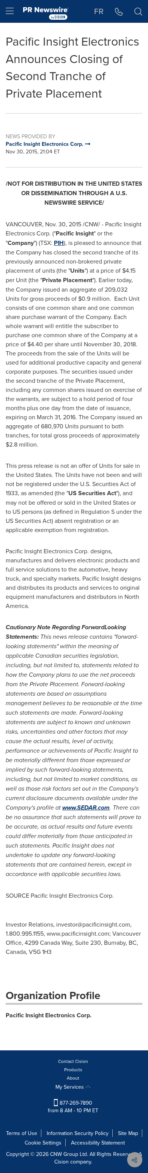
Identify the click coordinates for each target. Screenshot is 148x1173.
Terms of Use (21, 1133)
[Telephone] (119, 11)
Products (73, 1069)
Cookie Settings (43, 1142)
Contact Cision (73, 1061)
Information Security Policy (78, 1133)
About (73, 1078)
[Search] (138, 11)
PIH (59, 242)
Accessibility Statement (98, 1142)
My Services (70, 1087)
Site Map (128, 1133)
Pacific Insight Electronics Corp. (48, 1015)
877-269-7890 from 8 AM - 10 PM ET (73, 1106)
